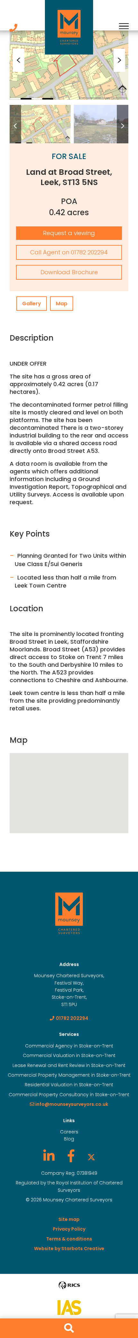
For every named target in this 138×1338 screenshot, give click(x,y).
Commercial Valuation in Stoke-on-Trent (69, 1055)
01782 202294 (72, 1018)
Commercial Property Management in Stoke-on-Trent (69, 1075)
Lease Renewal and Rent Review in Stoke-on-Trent (69, 1065)
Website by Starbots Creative (69, 1248)
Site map (69, 1219)
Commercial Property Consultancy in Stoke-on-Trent (69, 1094)
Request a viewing (69, 233)
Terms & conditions (69, 1239)
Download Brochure (69, 272)
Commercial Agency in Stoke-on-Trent (69, 1046)
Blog (69, 1139)
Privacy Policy (69, 1229)
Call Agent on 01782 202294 (69, 252)
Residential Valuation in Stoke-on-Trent (69, 1084)
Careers (69, 1132)
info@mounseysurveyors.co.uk (71, 1104)
